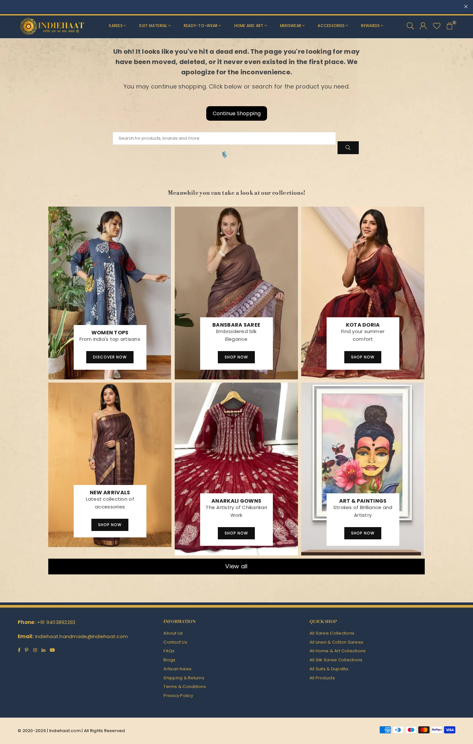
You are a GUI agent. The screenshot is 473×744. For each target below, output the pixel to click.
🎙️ (224, 154)
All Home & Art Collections (338, 651)
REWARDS (370, 25)
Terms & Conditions (184, 687)
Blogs (169, 660)
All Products (322, 678)
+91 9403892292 (56, 622)
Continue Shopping (237, 113)
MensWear (290, 25)
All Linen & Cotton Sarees (337, 642)
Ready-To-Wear (201, 25)
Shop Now (236, 357)
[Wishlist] (437, 26)
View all (236, 566)
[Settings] (423, 26)
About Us (173, 633)
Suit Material (153, 25)
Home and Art (249, 25)
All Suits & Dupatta (329, 669)
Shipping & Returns (183, 678)
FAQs (168, 651)
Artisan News (177, 669)
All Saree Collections (332, 633)
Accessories (331, 25)
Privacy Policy (178, 696)
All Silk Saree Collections (336, 660)
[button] (449, 26)
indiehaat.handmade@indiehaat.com (81, 636)
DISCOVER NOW (110, 357)
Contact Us (175, 642)
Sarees (116, 25)
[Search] (410, 26)
